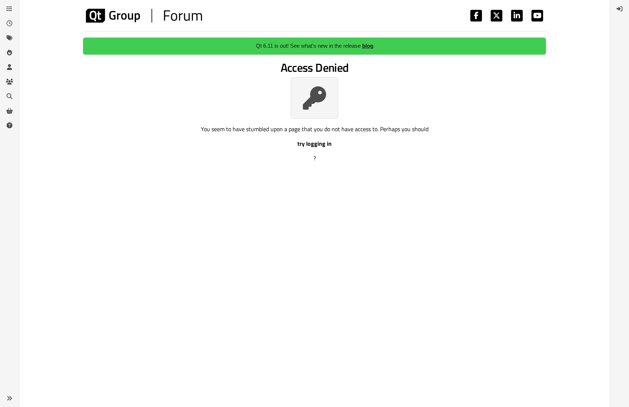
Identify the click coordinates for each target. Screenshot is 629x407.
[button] (9, 398)
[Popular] (9, 52)
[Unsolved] (9, 125)
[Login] (619, 9)
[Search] (9, 96)
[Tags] (9, 38)
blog (367, 46)
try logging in (314, 143)
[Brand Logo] (144, 16)
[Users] (9, 67)
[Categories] (9, 9)
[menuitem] (619, 9)
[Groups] (9, 81)
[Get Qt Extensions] (9, 111)
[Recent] (9, 23)
